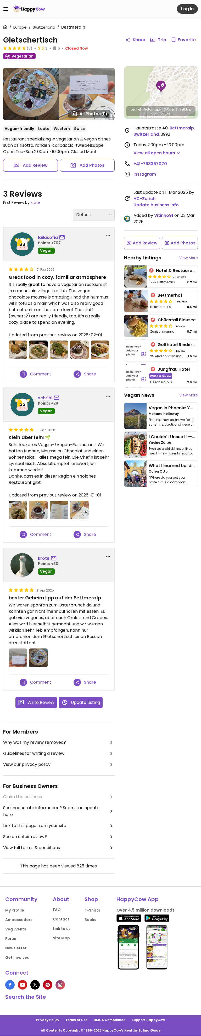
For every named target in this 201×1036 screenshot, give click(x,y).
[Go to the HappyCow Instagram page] (60, 985)
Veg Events (15, 929)
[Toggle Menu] (6, 9)
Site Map (61, 938)
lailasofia (48, 237)
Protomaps (152, 109)
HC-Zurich (144, 199)
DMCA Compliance (109, 1020)
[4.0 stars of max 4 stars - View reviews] (161, 301)
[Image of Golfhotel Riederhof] (136, 350)
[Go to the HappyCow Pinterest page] (47, 985)
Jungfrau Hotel (174, 369)
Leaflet (136, 109)
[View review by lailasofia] (22, 244)
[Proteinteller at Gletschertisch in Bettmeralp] (100, 350)
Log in (187, 9)
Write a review (160, 376)
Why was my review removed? (34, 742)
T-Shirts (92, 910)
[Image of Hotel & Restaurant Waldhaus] (135, 276)
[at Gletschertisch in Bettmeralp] (79, 350)
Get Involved (17, 957)
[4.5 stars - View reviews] (14, 48)
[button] (161, 87)
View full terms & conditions (31, 848)
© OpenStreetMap (177, 109)
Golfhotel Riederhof (179, 345)
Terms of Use (76, 1020)
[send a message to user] (63, 237)
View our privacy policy (27, 764)
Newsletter (15, 948)
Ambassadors (18, 919)
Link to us (62, 928)
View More (188, 257)
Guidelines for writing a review (33, 753)
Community (21, 899)
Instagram (144, 174)
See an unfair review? (25, 837)
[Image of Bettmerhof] (136, 301)
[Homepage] (29, 9)
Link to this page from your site (34, 826)
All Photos (93, 114)
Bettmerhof (170, 295)
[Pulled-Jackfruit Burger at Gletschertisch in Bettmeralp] (18, 350)
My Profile (14, 910)
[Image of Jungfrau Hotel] (136, 376)
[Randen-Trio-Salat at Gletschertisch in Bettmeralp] (59, 350)
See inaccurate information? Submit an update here (51, 811)
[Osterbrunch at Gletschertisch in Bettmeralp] (38, 657)
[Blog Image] (135, 416)
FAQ (57, 909)
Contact (61, 919)
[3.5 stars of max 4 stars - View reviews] (159, 276)
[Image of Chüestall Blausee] (136, 326)
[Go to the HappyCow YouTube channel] (22, 985)
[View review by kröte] (22, 565)
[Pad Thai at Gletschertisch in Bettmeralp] (38, 350)
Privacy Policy (47, 1020)
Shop (91, 899)
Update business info (156, 205)
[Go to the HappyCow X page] (35, 985)
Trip (162, 40)
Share (139, 40)
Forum (11, 938)
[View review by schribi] (22, 404)
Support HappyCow (148, 1020)
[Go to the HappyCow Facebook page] (10, 985)
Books (90, 919)
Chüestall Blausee (177, 320)
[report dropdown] (108, 236)
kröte (35, 202)
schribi (45, 398)
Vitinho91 (163, 215)
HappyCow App (137, 899)
